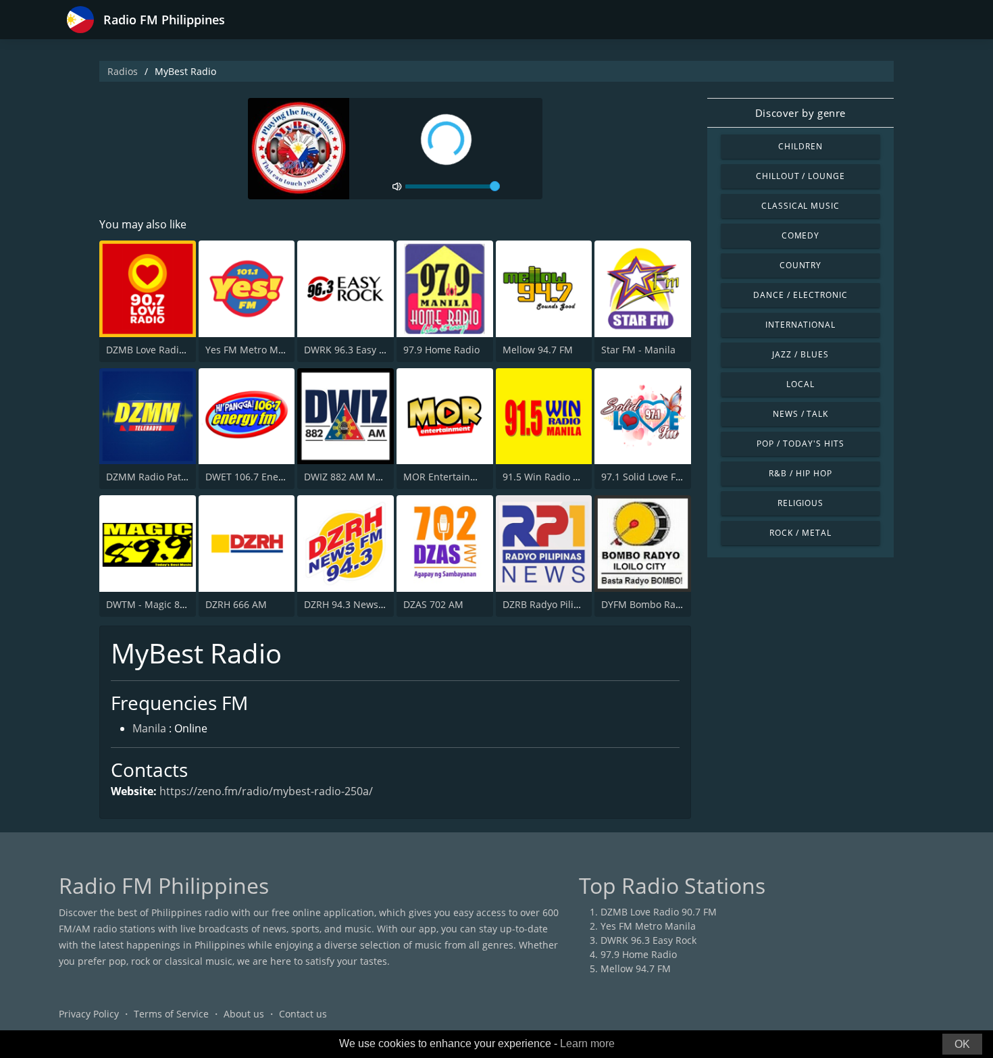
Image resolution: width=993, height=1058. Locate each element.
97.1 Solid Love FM (642, 476)
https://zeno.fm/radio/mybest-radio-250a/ (266, 791)
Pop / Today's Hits (800, 443)
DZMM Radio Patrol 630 (159, 476)
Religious (801, 503)
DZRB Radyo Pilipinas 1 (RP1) (567, 604)
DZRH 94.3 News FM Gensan (368, 604)
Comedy (801, 235)
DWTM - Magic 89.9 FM (157, 604)
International (800, 324)
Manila (149, 728)
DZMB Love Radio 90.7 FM (164, 349)
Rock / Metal (800, 532)
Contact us (303, 1013)
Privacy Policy (89, 1013)
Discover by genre (800, 113)
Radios (122, 71)
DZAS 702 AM (433, 604)
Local (800, 384)
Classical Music (800, 205)
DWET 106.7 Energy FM (257, 476)
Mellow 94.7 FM (538, 349)
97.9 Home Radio (441, 349)
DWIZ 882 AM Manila (351, 476)
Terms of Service (171, 1013)
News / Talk (801, 414)
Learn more (587, 1043)
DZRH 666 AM (236, 604)
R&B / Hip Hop (800, 473)
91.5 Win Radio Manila (553, 476)
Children (800, 146)
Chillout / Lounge (800, 176)
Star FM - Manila (638, 349)
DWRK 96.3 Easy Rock (352, 349)
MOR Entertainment (448, 476)
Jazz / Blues (800, 354)
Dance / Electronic (800, 295)
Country (801, 265)
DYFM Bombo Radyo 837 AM (664, 604)
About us (244, 1013)
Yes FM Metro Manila (253, 349)
